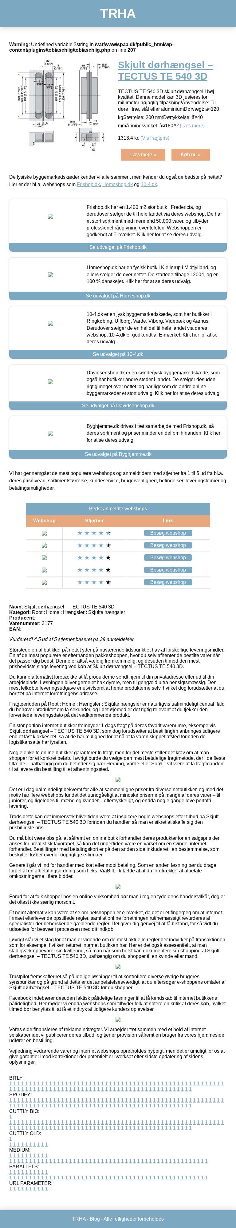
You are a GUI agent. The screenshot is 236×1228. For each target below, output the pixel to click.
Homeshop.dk (117, 184)
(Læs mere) (192, 125)
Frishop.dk (88, 184)
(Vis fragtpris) (154, 138)
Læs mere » (143, 154)
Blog (95, 1219)
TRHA (118, 13)
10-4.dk (149, 184)
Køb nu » (191, 154)
